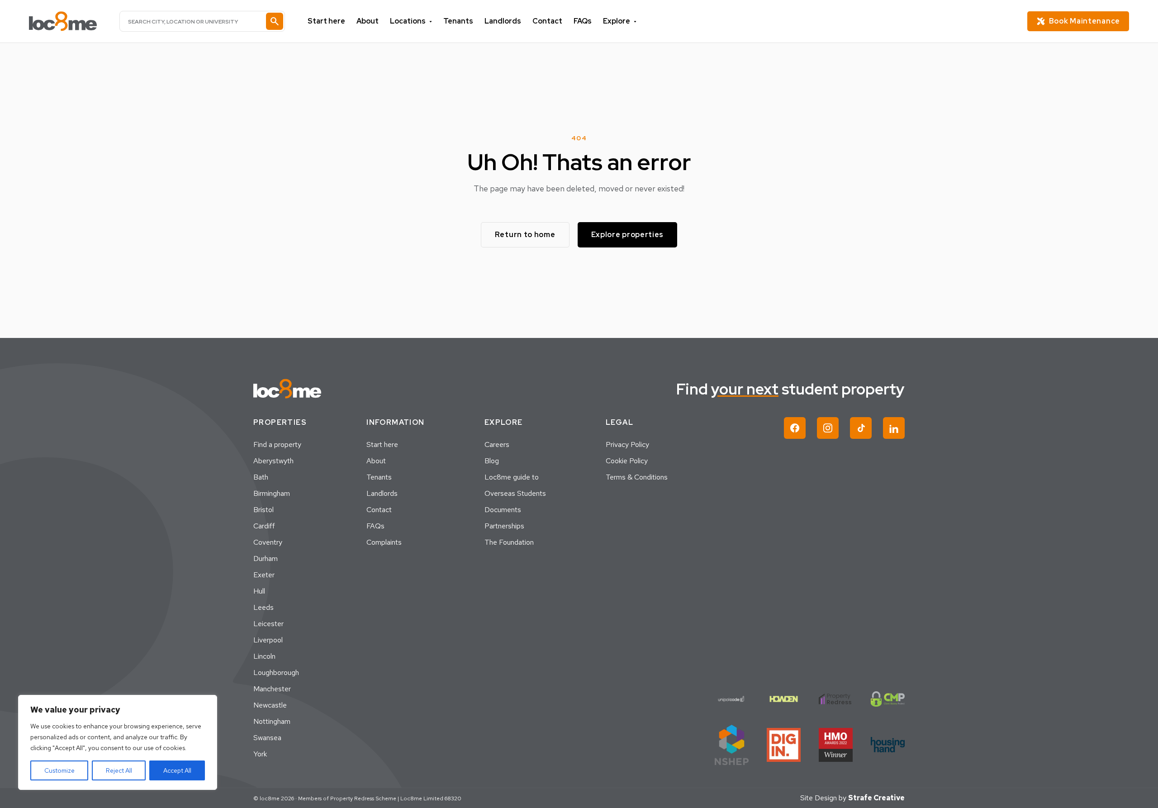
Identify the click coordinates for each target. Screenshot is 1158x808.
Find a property (277, 444)
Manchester (272, 689)
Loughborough (276, 672)
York (260, 754)
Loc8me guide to (511, 477)
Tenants (458, 21)
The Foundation (509, 542)
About (367, 21)
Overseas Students (515, 493)
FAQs (583, 21)
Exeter (264, 575)
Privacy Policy (627, 444)
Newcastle (270, 705)
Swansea (267, 737)
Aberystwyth (273, 461)
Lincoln (264, 656)
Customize (59, 770)
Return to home (525, 234)
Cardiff (264, 526)
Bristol (263, 509)
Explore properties (627, 234)
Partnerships (504, 526)
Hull (259, 591)
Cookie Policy (627, 461)
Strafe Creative (876, 798)
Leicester (268, 623)
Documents (502, 509)
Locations (408, 21)
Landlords (502, 21)
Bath (260, 477)
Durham (265, 558)
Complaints (384, 542)
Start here (326, 21)
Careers (496, 444)
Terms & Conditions (637, 477)
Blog (491, 461)
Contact (547, 21)
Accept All (177, 770)
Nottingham (271, 721)
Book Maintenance (1084, 21)
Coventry (267, 542)
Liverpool (268, 640)
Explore (616, 21)
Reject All (119, 770)
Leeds (263, 607)
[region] (117, 742)
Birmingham (271, 493)
